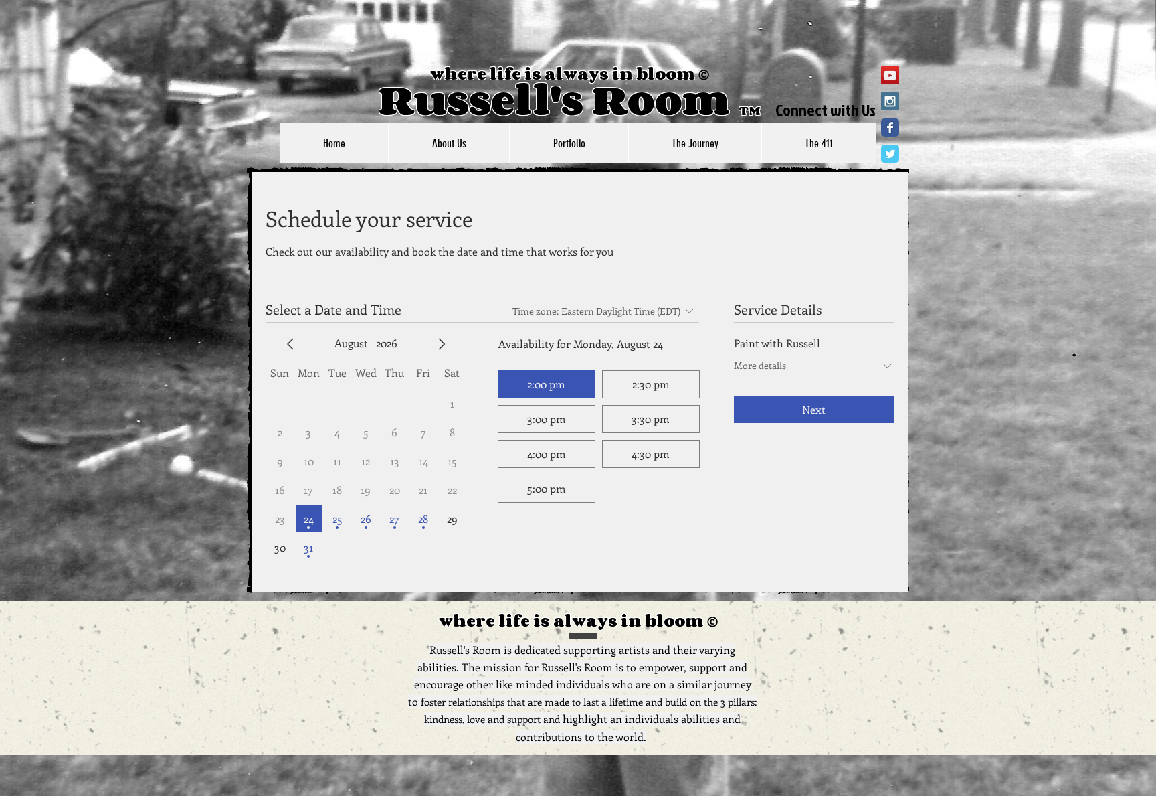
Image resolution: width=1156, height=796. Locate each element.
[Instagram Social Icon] (890, 101)
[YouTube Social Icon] (890, 75)
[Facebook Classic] (890, 127)
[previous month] (290, 344)
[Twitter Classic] (890, 154)
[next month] (442, 344)
